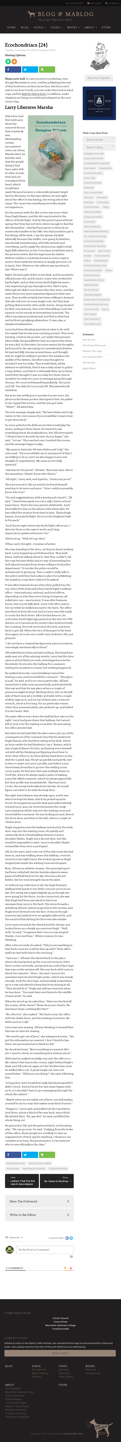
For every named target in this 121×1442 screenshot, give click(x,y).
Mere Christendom (92, 227)
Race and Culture (91, 275)
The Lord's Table (91, 309)
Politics (87, 261)
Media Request (13, 1399)
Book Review (89, 168)
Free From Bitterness (94, 345)
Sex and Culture (91, 290)
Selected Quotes (91, 285)
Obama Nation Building (94, 246)
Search (113, 3)
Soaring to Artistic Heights (40, 1163)
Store (106, 27)
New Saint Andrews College (60, 1325)
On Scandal (89, 251)
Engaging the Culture (16, 1163)
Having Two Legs (92, 350)
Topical (105, 309)
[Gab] (8, 61)
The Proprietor (13, 1388)
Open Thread (104, 251)
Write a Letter (60, 1353)
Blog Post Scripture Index (19, 1392)
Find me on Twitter (15, 1413)
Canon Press (60, 1321)
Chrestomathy (105, 168)
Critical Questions (14, 1395)
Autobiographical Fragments (96, 163)
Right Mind (89, 368)
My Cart (96, 3)
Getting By (88, 202)
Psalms (109, 270)
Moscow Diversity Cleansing (96, 231)
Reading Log (93, 1373)
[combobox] (99, 139)
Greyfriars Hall (60, 1328)
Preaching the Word (93, 270)
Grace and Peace (91, 207)
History (106, 207)
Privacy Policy (70, 1433)
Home (11, 27)
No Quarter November (58, 1168)
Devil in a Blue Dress (93, 192)
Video (55, 27)
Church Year (89, 178)
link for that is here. (34, 94)
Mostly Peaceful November (34, 1168)
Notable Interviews (15, 1409)
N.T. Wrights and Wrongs (95, 236)
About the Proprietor (98, 78)
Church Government (93, 173)
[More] (14, 61)
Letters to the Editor (92, 212)
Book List (91, 1369)
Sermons (64, 1369)
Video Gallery (66, 1376)
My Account (74, 3)
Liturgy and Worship (93, 217)
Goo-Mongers (102, 202)
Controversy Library (15, 1402)
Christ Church (61, 1318)
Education (88, 197)
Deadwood (88, 188)
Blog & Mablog (66, 14)
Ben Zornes (89, 339)
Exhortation (102, 197)
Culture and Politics (92, 183)
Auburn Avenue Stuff (93, 158)
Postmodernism (100, 261)
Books (72, 27)
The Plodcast (39, 1369)
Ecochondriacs (13, 1168)
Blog (25, 27)
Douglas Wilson (47, 50)
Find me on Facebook (17, 1416)
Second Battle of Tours (94, 280)
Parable (87, 256)
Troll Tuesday (90, 314)
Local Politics (89, 222)
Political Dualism (102, 256)
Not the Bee (89, 362)
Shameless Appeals (92, 295)
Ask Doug (64, 1373)
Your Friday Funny (92, 324)
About (89, 27)
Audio (38, 27)
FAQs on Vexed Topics (17, 1406)
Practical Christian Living (95, 265)
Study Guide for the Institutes (96, 300)
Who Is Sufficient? (92, 319)
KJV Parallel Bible (92, 356)
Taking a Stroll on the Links (96, 304)
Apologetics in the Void (94, 154)
